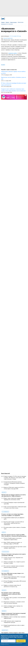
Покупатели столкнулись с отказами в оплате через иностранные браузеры (14, 602)
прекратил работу (12, 53)
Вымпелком (10, 38)
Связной (5, 38)
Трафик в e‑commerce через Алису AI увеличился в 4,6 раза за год (12, 586)
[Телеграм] (6, 19)
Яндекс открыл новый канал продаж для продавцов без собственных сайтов (13, 499)
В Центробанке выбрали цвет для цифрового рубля (14, 518)
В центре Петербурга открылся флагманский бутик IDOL (14, 503)
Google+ (3, 64)
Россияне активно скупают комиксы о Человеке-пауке (15, 528)
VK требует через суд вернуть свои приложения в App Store (15, 598)
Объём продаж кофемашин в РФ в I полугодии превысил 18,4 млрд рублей (14, 577)
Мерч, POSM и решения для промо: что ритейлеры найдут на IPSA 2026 (13, 543)
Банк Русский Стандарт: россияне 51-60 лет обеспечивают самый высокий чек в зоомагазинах (14, 523)
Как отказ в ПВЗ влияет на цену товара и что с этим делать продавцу (12, 574)
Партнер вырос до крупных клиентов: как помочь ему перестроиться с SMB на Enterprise (13, 495)
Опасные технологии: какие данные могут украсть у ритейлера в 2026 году (13, 555)
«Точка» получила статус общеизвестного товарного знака (13, 558)
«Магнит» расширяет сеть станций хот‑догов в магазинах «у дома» (14, 562)
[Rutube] (18, 19)
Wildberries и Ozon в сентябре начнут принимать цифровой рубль (15, 617)
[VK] (9, 19)
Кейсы (3, 532)
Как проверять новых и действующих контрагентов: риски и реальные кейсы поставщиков (11, 594)
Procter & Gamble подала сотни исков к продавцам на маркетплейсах (13, 539)
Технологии (5, 551)
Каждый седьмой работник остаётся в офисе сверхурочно (14, 626)
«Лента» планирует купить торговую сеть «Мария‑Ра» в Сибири (13, 606)
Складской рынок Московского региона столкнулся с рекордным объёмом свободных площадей (14, 483)
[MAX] (11, 19)
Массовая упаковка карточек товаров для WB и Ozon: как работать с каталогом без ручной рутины (13, 535)
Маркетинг (5, 630)
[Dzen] (13, 19)
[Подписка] (21, 19)
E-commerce (5, 511)
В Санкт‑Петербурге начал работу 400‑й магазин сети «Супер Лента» (15, 582)
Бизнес (4, 492)
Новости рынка (13, 22)
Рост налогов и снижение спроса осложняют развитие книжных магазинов (14, 566)
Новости (7, 22)
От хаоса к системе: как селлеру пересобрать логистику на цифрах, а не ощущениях (12, 515)
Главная (3, 22)
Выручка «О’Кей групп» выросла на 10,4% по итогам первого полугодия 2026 (14, 488)
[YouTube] (16, 19)
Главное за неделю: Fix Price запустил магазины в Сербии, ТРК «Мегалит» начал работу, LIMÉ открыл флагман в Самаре (15, 478)
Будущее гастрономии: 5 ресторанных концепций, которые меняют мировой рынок (13, 614)
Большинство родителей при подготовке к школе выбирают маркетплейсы (15, 547)
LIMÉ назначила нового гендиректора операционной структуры (12, 622)
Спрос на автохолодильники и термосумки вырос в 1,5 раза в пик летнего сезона (15, 507)
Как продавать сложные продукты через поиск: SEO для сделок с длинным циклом (13, 633)
